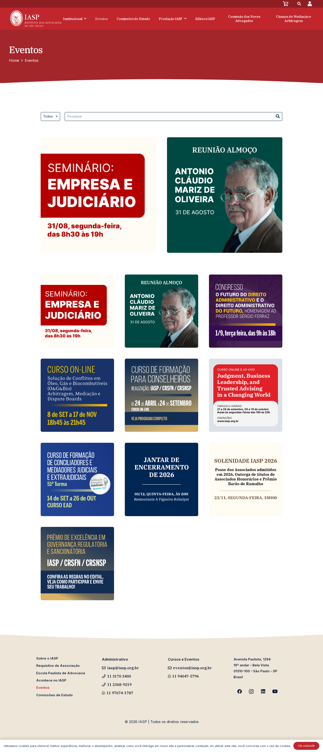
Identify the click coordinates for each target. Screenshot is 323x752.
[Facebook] (239, 692)
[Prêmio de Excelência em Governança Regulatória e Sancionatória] (77, 563)
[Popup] (310, 3)
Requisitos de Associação (58, 666)
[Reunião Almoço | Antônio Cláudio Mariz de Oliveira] (224, 195)
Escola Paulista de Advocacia (60, 673)
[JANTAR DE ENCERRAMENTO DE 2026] (161, 479)
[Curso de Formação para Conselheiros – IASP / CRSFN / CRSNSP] (161, 395)
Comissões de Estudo (54, 695)
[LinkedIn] (263, 692)
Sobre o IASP (47, 658)
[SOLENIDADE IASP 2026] (245, 479)
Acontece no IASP (51, 680)
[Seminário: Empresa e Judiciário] (98, 195)
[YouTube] (275, 692)
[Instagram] (251, 692)
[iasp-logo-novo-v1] (35, 18)
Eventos (43, 688)
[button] (299, 4)
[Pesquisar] (278, 116)
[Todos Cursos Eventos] (50, 119)
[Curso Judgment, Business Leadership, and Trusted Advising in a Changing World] (245, 395)
